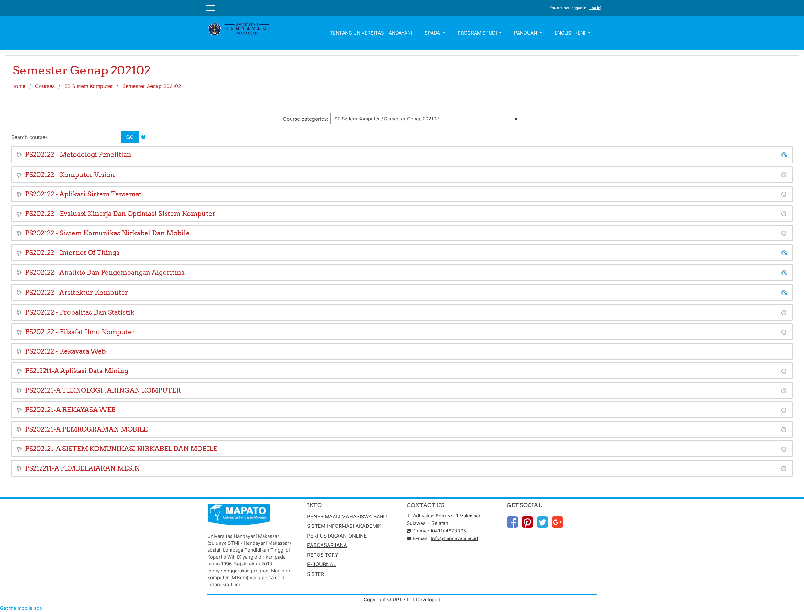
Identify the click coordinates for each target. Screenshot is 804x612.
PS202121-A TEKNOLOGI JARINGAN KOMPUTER (103, 390)
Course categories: (305, 119)
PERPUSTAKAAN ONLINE (337, 535)
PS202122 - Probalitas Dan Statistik (79, 312)
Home (18, 86)
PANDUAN (526, 33)
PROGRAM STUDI (478, 33)
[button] (143, 137)
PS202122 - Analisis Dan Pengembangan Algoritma (105, 272)
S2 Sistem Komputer (88, 86)
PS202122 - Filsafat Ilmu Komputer (80, 332)
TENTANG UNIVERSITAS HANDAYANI (371, 33)
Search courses (29, 137)
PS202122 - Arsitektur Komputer (76, 292)
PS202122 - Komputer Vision (70, 174)
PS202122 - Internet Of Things (72, 252)
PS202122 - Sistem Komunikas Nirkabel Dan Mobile (107, 233)
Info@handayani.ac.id (454, 538)
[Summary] (783, 154)
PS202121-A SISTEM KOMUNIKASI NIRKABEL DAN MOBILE (121, 448)
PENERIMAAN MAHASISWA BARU (347, 516)
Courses (45, 86)
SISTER (315, 574)
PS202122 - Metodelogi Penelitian (78, 154)
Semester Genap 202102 (151, 86)
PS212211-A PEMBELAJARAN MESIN (82, 468)
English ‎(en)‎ (571, 33)
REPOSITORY (322, 555)
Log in (594, 7)
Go (130, 137)
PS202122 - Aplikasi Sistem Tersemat (83, 194)
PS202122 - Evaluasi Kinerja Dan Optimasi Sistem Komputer (120, 213)
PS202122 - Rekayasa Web (65, 351)
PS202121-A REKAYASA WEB (70, 409)
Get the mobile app (21, 608)
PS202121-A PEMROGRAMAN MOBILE (86, 429)
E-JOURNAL (321, 564)
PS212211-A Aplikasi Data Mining (76, 371)
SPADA (433, 33)
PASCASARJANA (327, 545)
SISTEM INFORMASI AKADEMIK (344, 526)
